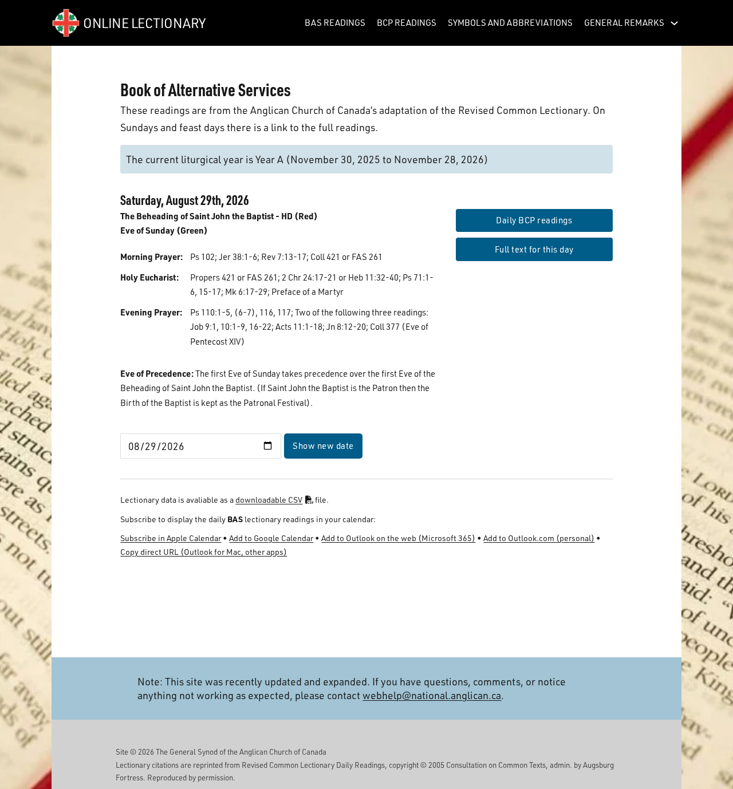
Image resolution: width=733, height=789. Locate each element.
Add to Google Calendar (271, 537)
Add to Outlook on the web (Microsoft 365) (398, 537)
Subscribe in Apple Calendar (170, 537)
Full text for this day (534, 249)
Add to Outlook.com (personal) (538, 537)
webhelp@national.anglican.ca (431, 694)
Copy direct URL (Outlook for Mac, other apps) (203, 551)
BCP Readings (406, 22)
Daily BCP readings (534, 220)
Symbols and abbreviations (510, 22)
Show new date (323, 445)
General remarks (624, 22)
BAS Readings (335, 22)
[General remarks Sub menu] (674, 23)
